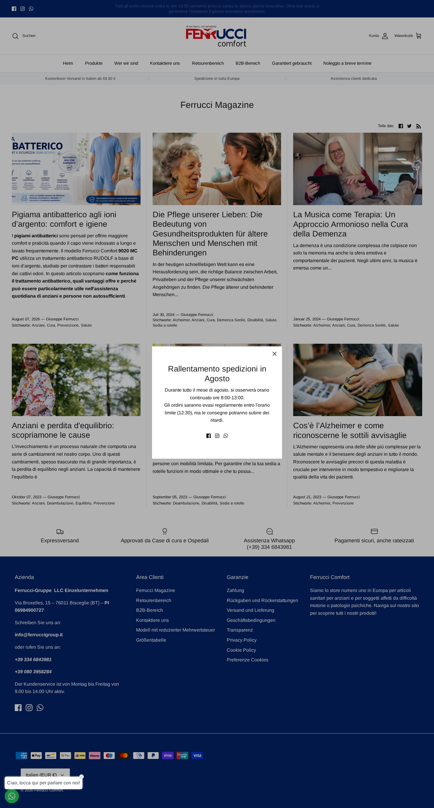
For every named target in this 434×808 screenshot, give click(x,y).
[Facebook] (208, 436)
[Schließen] (274, 353)
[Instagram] (217, 436)
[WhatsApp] (225, 436)
